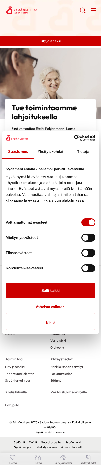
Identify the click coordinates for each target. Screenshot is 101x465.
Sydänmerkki (74, 442)
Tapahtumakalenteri (19, 374)
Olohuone (57, 347)
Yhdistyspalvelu (47, 447)
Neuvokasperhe (51, 442)
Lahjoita (12, 405)
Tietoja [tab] (83, 151)
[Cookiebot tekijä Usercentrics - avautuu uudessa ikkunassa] (73, 138)
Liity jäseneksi (15, 367)
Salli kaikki (50, 290)
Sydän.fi (19, 442)
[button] (83, 12)
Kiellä (50, 323)
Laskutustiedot (61, 374)
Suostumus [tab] (18, 151)
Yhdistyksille (16, 392)
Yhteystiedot (61, 359)
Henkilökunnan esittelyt (66, 367)
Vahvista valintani (50, 307)
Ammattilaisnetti (72, 447)
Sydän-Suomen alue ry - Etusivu (42, 10)
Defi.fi (33, 442)
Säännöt (56, 380)
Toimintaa (14, 359)
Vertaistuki (58, 340)
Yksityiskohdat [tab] (50, 151)
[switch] (88, 238)
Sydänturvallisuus (18, 380)
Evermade (58, 432)
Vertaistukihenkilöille (68, 392)
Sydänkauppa (23, 447)
